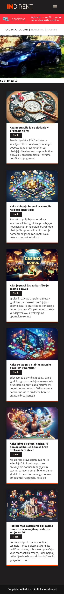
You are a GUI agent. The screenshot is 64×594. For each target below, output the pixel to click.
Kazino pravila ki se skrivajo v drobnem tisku (29, 129)
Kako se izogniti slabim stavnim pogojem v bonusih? (30, 366)
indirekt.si (25, 589)
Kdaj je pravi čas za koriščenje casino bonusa (29, 287)
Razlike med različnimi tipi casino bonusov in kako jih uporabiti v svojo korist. (31, 529)
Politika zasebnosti (45, 589)
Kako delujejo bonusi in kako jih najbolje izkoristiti (30, 208)
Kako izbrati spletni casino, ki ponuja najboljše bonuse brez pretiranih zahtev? (29, 447)
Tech (16, 135)
